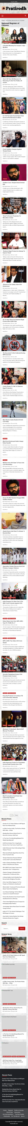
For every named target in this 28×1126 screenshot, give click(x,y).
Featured (5, 41)
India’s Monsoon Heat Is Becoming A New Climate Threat (14, 848)
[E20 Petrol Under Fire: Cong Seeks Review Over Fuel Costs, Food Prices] (14, 1050)
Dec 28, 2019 (14, 624)
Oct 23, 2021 (14, 186)
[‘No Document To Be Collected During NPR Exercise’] (14, 343)
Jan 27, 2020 (14, 466)
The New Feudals (19, 1114)
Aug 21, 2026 (14, 1037)
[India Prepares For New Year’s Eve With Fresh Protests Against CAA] (14, 591)
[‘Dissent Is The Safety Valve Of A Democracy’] (14, 274)
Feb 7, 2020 (14, 323)
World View (9, 1112)
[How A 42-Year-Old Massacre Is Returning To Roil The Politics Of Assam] (14, 69)
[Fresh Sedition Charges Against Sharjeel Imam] (14, 139)
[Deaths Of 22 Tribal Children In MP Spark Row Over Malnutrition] (14, 945)
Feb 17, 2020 (14, 254)
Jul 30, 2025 (14, 119)
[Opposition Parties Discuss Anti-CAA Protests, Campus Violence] (14, 556)
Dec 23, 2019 (14, 799)
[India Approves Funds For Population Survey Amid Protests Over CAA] (14, 752)
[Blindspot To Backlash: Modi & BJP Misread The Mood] (14, 719)
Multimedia (7, 1116)
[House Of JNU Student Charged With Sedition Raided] (14, 487)
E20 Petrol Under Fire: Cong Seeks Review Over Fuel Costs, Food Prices (12, 844)
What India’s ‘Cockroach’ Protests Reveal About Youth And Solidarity (14, 888)
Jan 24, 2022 (14, 152)
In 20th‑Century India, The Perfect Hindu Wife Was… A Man (14, 829)
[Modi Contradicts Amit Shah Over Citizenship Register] (14, 785)
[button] (3, 16)
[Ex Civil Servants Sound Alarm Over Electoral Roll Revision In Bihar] (14, 105)
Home (5, 1110)
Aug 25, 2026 (14, 958)
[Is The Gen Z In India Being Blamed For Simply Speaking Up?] (14, 1024)
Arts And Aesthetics (8, 1114)
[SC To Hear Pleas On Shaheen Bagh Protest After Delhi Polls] (14, 309)
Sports (22, 1116)
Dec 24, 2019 (14, 766)
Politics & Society (11, 41)
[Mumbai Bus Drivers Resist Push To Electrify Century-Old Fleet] (14, 997)
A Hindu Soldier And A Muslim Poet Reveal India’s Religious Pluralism (12, 878)
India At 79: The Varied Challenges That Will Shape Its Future (13, 912)
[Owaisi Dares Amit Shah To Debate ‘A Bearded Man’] (14, 521)
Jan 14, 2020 (14, 570)
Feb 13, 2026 (14, 49)
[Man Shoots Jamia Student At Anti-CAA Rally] (14, 409)
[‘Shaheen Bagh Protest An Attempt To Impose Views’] (14, 241)
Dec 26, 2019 (14, 699)
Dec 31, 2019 (14, 605)
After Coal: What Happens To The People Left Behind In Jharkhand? (12, 883)
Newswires (17, 1112)
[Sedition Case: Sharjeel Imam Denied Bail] (14, 172)
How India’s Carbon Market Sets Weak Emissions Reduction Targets (13, 917)
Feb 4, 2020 (14, 356)
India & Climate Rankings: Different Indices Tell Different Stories (12, 863)
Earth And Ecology (7, 1056)
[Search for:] (11, 928)
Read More (5, 57)
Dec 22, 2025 (14, 84)
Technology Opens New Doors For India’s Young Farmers (14, 907)
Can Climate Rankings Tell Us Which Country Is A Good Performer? (12, 892)
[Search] (25, 15)
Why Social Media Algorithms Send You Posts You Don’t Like (13, 853)
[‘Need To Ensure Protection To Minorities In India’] (14, 206)
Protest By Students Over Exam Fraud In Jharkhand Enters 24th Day (14, 897)
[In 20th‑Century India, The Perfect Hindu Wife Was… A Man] (14, 971)
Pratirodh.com (14, 1123)
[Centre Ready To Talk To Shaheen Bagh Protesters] (14, 376)
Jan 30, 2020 (14, 423)
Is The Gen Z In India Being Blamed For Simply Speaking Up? (13, 839)
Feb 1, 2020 (14, 390)
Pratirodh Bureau (7, 49)
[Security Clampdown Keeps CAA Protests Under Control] (14, 664)
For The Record (15, 1116)
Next (16, 815)
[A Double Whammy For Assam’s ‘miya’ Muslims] (14, 35)
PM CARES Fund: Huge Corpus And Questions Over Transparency (12, 868)
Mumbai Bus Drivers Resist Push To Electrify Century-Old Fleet (12, 834)
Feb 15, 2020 (14, 288)
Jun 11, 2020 (14, 219)
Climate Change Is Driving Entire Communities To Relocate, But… (11, 873)
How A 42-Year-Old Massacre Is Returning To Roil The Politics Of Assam (12, 80)
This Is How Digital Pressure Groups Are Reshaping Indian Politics (13, 902)
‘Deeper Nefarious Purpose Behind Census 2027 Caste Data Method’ (12, 858)
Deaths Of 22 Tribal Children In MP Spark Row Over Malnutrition (14, 824)
